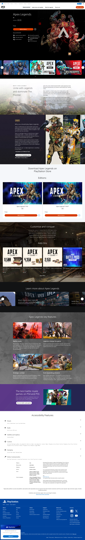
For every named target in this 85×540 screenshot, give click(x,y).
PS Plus (16, 3)
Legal (47, 537)
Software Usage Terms (78, 537)
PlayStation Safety (46, 511)
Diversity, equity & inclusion (35, 514)
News (25, 3)
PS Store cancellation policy (61, 511)
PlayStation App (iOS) (73, 519)
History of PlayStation (7, 517)
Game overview (26, 7)
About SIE (4, 509)
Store (5, 3)
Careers (4, 511)
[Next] (83, 67)
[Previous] (2, 67)
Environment (32, 509)
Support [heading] (45, 507)
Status (44, 512)
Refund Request (46, 517)
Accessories (20, 3)
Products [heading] (18, 507)
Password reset (46, 516)
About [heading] (4, 507)
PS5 (8, 3)
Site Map (65, 537)
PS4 (17, 511)
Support (29, 3)
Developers (58, 516)
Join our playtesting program (75, 522)
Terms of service (59, 509)
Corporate (4, 516)
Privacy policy (51, 537)
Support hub (45, 509)
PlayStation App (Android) (74, 520)
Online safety (32, 512)
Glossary (58, 517)
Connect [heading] (71, 507)
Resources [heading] (58, 507)
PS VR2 (17, 512)
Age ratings (58, 512)
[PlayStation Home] (2, 3)
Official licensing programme (61, 519)
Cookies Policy (70, 537)
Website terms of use (59, 537)
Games (12, 3)
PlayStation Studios (6, 512)
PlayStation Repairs (46, 514)
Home (4, 504)
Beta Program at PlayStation (75, 524)
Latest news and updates (37, 7)
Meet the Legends (49, 7)
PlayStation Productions (7, 514)
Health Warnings (46, 476)
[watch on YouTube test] (52, 73)
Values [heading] (31, 507)
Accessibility (32, 511)
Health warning (59, 514)
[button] (34, 38)
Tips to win (57, 7)
